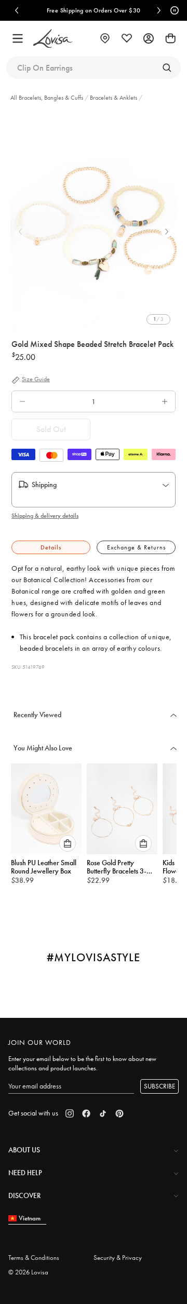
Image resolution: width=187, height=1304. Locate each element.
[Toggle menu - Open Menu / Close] (17, 38)
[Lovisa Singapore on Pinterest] (119, 1113)
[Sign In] (148, 38)
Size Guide (36, 379)
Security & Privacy (118, 1257)
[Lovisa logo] (53, 38)
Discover (24, 1195)
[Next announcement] (159, 10)
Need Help (25, 1172)
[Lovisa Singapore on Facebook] (86, 1113)
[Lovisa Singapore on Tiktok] (103, 1113)
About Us (24, 1149)
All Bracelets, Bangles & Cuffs (47, 97)
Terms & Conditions (33, 1257)
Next (167, 231)
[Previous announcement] (16, 10)
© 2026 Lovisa (28, 1272)
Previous (20, 231)
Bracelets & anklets (113, 97)
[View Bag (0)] (170, 38)
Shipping (44, 484)
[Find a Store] (105, 38)
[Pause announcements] (173, 10)
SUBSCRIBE (159, 1086)
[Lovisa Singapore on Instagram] (69, 1113)
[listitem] (93, 223)
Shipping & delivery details (44, 516)
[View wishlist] (126, 38)
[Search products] (166, 67)
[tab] (50, 548)
